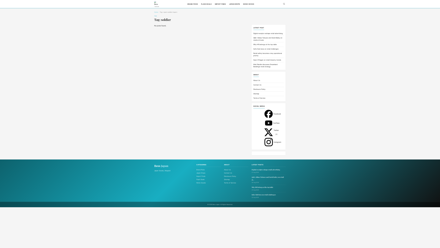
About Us (256, 80)
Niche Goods (248, 4)
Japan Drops (234, 4)
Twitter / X (268, 132)
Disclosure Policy (259, 89)
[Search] (284, 4)
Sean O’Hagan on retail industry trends (267, 60)
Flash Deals (206, 4)
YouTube (268, 123)
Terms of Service (259, 98)
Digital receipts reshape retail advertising (268, 33)
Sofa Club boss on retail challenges (266, 49)
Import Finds (220, 4)
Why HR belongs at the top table (265, 44)
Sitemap (256, 94)
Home (156, 12)
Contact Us (257, 85)
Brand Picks (192, 4)
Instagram (268, 142)
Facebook (268, 114)
